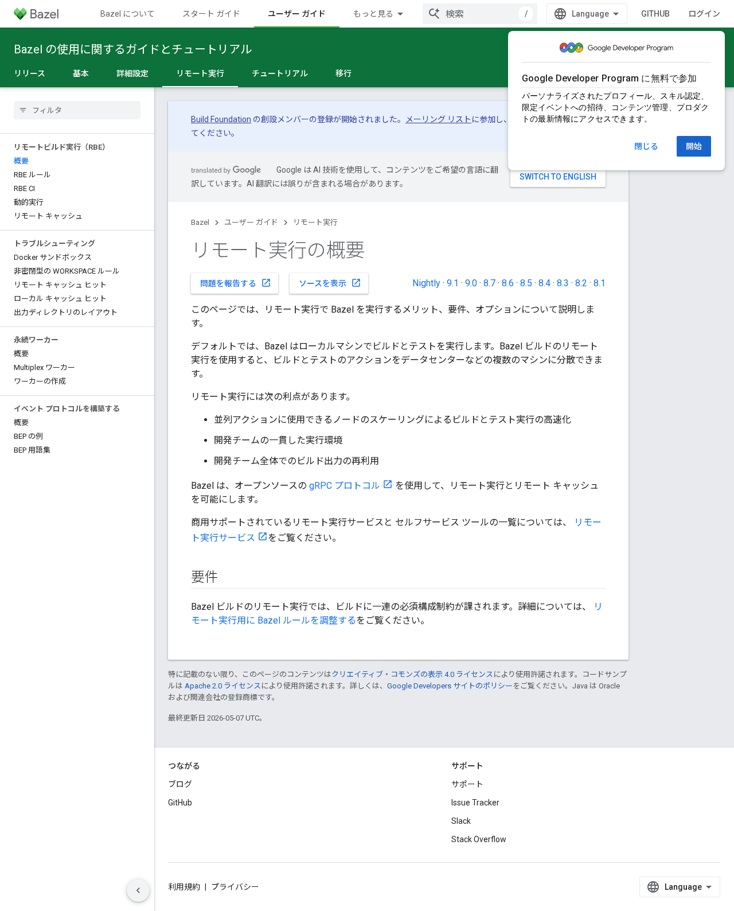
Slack (461, 821)
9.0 (471, 283)
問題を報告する (235, 283)
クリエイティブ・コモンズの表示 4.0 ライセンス (412, 674)
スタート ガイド (211, 13)
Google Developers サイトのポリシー (450, 686)
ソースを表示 (330, 283)
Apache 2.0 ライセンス (223, 686)
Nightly (426, 283)
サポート (467, 784)
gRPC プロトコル (344, 485)
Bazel (200, 222)
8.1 (600, 283)
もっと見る (373, 13)
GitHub (655, 13)
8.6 (508, 283)
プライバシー (235, 886)
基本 (81, 73)
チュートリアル (280, 73)
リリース (29, 73)
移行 (343, 73)
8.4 (544, 283)
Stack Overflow (478, 839)
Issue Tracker (475, 802)
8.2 (581, 283)
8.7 (489, 283)
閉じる (646, 146)
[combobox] (480, 13)
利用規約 (184, 886)
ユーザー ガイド (297, 13)
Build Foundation (221, 119)
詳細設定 (132, 73)
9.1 (453, 283)
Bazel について (127, 13)
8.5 (526, 283)
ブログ (180, 784)
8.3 (563, 283)
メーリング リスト (438, 119)
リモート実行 (200, 73)
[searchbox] (77, 110)
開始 (694, 146)
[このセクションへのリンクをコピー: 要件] (229, 578)
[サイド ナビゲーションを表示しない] (138, 890)
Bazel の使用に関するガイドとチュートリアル (133, 49)
